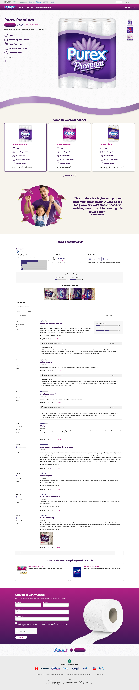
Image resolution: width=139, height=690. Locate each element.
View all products (69, 176)
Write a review (36, 24)
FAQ (133, 7)
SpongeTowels (91, 566)
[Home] (9, 7)
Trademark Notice (99, 674)
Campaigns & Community (43, 7)
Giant (6, 61)
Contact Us (127, 2)
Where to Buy (127, 7)
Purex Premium (20, 144)
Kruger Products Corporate (42, 674)
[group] (130, 22)
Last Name (45, 602)
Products (20, 7)
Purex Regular (63, 144)
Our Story (30, 7)
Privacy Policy (64, 624)
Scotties (34, 566)
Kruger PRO (54, 674)
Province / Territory (20, 609)
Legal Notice (83, 674)
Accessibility (90, 674)
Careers (61, 674)
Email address (19, 616)
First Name (18, 602)
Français (133, 2)
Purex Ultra (106, 144)
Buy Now (10, 25)
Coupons (119, 2)
